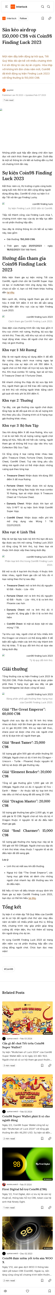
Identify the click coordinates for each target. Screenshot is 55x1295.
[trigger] (43, 7)
